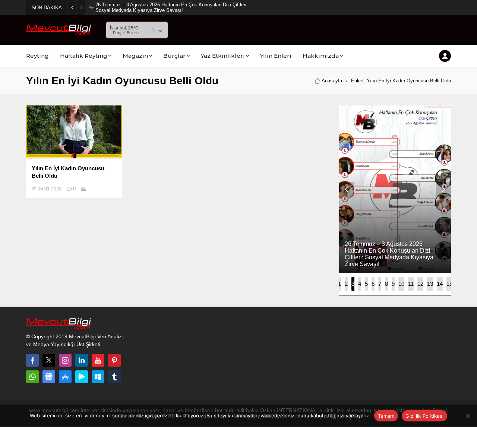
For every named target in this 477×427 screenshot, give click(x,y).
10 (401, 284)
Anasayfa (332, 80)
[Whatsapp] (32, 376)
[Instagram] (65, 360)
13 (430, 284)
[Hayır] (467, 416)
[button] (339, 284)
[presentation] (346, 189)
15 (449, 284)
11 (411, 284)
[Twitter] (48, 360)
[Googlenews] (48, 376)
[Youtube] (98, 360)
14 (440, 284)
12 (420, 284)
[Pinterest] (114, 360)
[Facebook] (32, 360)
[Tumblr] (114, 376)
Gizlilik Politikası (424, 416)
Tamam (386, 416)
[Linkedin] (81, 360)
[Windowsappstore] (98, 376)
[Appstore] (65, 376)
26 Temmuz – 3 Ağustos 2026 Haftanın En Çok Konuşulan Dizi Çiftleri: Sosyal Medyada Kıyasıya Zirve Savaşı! (171, 7)
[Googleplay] (81, 376)
